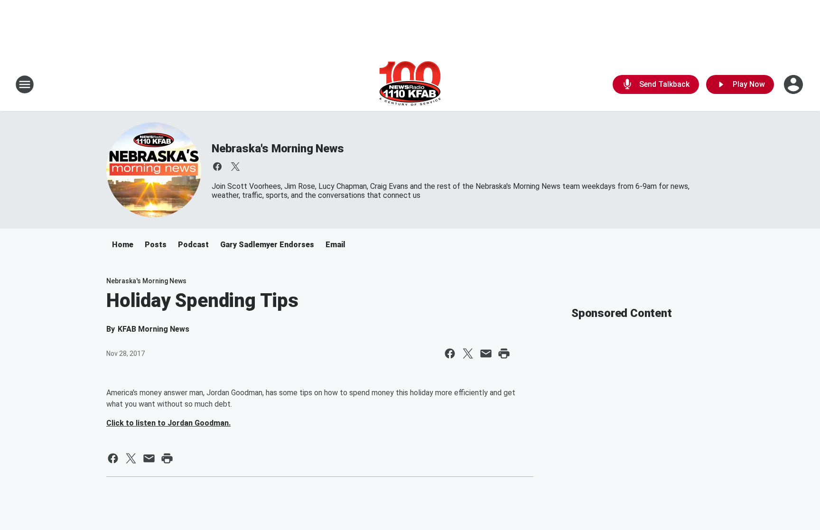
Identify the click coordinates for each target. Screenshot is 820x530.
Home (122, 244)
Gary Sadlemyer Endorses (267, 244)
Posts (156, 244)
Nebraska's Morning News (278, 148)
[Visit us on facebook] (217, 166)
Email (335, 244)
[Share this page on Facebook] (450, 353)
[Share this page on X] (468, 353)
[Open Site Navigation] (24, 84)
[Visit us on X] (235, 166)
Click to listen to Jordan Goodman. (168, 423)
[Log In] (794, 84)
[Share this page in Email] (486, 353)
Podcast (193, 244)
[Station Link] (410, 84)
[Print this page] (504, 353)
